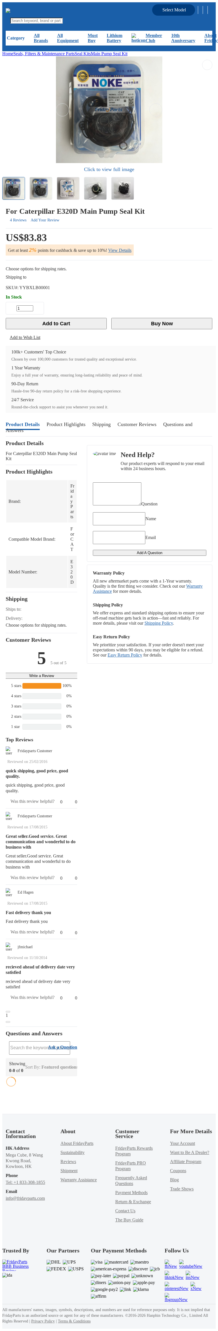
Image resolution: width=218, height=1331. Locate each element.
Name (150, 518)
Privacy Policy (43, 1321)
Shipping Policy (158, 623)
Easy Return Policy (125, 655)
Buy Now (162, 323)
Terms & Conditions (74, 1321)
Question (149, 503)
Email (150, 537)
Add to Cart (56, 323)
